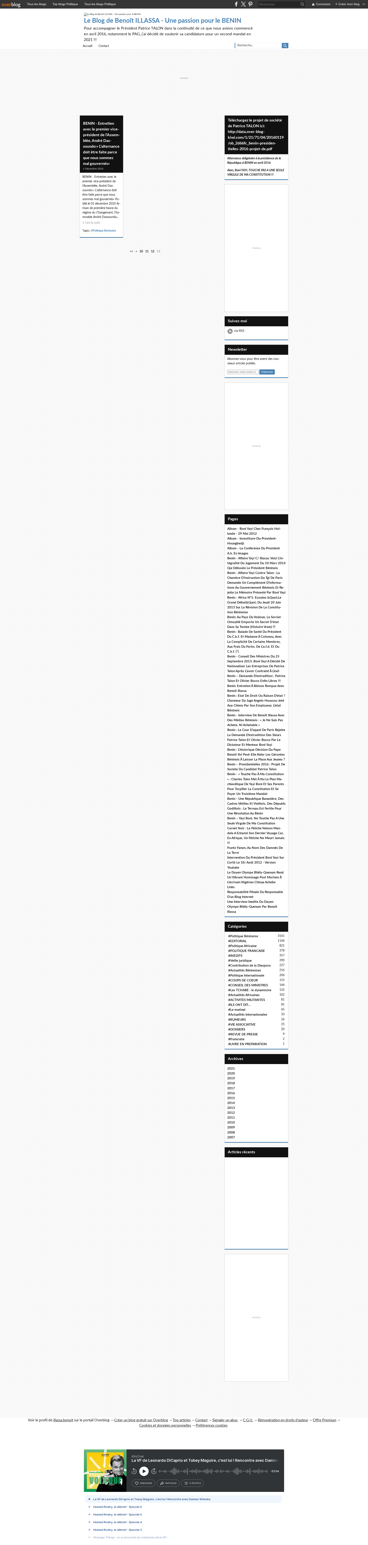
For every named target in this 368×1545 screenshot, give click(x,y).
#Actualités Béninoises (244, 970)
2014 (231, 1103)
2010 (231, 1122)
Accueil (87, 46)
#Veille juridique (240, 960)
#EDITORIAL (237, 941)
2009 (231, 1127)
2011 (231, 1117)
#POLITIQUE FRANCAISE (246, 951)
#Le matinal (236, 1009)
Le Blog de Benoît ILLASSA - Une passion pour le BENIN (162, 21)
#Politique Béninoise (103, 230)
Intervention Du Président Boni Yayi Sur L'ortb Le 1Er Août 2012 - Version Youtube (255, 862)
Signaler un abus (225, 1420)
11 (147, 251)
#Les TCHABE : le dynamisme (249, 990)
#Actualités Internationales (247, 1014)
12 (152, 251)
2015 (231, 1098)
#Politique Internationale (246, 975)
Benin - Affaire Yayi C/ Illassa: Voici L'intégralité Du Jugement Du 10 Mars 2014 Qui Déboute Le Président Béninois (256, 563)
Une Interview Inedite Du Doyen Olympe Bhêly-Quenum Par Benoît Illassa (252, 906)
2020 (231, 1073)
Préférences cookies (211, 1425)
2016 (231, 1093)
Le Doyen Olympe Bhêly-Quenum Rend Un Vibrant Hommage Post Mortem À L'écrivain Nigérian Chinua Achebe (255, 877)
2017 (231, 1088)
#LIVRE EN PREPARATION (247, 1044)
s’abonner (146, 1483)
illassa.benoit (63, 1420)
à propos (195, 1483)
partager (171, 1483)
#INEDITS (235, 955)
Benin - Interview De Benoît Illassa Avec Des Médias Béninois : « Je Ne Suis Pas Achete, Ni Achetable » (256, 720)
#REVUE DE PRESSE (243, 1034)
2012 (231, 1112)
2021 (231, 1068)
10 (141, 251)
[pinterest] (250, 4)
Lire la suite (92, 222)
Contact (104, 46)
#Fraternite (236, 1039)
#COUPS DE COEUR (243, 980)
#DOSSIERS (236, 1029)
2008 (231, 1132)
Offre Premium (324, 1420)
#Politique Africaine (242, 946)
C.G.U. (248, 1420)
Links (231, 887)
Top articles (182, 1420)
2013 (231, 1108)
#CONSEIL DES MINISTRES (248, 985)
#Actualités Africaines (244, 995)
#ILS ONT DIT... (239, 1004)
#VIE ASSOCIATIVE (242, 1024)
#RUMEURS (237, 1019)
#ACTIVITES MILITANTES (246, 1000)
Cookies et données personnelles (165, 1425)
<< (131, 251)
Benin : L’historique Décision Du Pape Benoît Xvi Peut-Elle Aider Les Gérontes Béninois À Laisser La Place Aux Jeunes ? (256, 754)
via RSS (239, 330)
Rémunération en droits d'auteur (283, 1420)
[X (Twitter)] (243, 4)
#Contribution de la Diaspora (249, 965)
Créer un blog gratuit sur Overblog (141, 1420)
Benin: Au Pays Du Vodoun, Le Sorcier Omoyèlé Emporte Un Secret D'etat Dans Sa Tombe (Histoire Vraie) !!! (254, 622)
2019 (231, 1078)
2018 (231, 1083)
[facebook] (236, 4)
